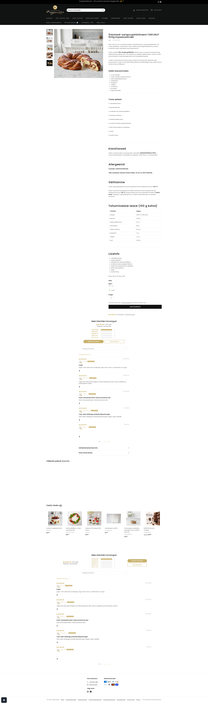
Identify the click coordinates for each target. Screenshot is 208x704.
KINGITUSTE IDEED (92, 18)
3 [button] (104, 442)
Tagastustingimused (109, 699)
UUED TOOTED (78, 18)
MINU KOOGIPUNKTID (53, 22)
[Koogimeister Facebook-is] (91, 692)
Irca (110, 40)
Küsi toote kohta (85, 453)
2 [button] (101, 442)
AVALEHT (49, 18)
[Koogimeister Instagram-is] (88, 692)
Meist (62, 699)
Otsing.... (138, 699)
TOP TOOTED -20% (62, 18)
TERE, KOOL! (101, 22)
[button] (113, 314)
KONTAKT (152, 18)
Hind (110, 281)
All (60, 505)
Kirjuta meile (131, 699)
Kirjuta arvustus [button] (93, 341)
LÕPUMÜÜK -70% (87, 22)
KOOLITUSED (140, 18)
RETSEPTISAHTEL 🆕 (71, 22)
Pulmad (105, 18)
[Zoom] (78, 53)
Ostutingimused (82, 699)
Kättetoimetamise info (88, 448)
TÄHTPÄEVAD (115, 18)
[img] (83, 359)
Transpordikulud (126, 302)
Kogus (111, 295)
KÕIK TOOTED (128, 18)
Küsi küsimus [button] (114, 341)
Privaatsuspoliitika (71, 699)
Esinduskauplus (121, 699)
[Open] (4, 700)
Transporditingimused (95, 699)
